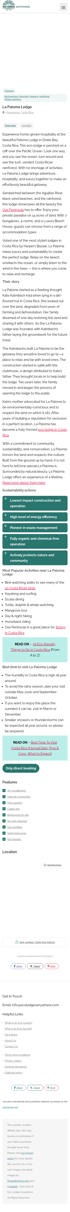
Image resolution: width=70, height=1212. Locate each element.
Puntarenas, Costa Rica (19, 112)
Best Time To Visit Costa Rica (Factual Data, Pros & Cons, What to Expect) (35, 748)
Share (19, 966)
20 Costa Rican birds (20, 588)
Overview (10, 125)
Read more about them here (23, 483)
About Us (10, 1040)
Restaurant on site (18, 815)
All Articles (11, 1034)
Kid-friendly (14, 839)
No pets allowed (17, 821)
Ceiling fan (13, 809)
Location (26, 125)
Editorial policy (13, 1072)
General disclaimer (16, 1066)
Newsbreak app (10, 1107)
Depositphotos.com (18, 1180)
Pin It (52, 966)
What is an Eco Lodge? (18, 1022)
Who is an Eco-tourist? (18, 1028)
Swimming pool (16, 833)
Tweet (36, 966)
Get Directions (54, 865)
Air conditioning (16, 790)
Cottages (9, 91)
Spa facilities (14, 827)
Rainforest (44, 96)
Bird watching (11, 96)
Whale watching (13, 99)
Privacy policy (13, 1060)
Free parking (14, 802)
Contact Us (11, 1046)
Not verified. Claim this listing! (37, 942)
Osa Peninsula (13, 210)
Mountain (24, 96)
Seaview (34, 96)
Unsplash (12, 1186)
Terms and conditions (17, 1054)
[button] (20, 768)
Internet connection (18, 796)
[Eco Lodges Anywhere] (16, 5)
